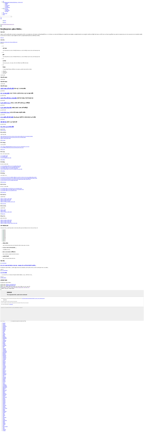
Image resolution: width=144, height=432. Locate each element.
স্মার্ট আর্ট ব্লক (3, 122)
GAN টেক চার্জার (3, 272)
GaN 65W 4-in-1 (5, 112)
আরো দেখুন (2, 37)
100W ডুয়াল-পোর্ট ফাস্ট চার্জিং (7, 88)
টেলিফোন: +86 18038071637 (11, 284)
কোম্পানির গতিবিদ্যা (3, 277)
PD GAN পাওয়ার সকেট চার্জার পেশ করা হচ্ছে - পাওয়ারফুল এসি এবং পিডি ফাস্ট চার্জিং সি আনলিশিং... (18, 265)
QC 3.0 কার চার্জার (4, 93)
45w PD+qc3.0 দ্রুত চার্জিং (7, 126)
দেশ (1, 17)
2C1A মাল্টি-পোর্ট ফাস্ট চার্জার (6, 117)
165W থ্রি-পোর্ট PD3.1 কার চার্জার (8, 98)
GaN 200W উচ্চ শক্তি (6, 107)
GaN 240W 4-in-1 (5, 103)
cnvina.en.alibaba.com (13, 42)
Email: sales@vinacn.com (10, 285)
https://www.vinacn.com (4, 42)
